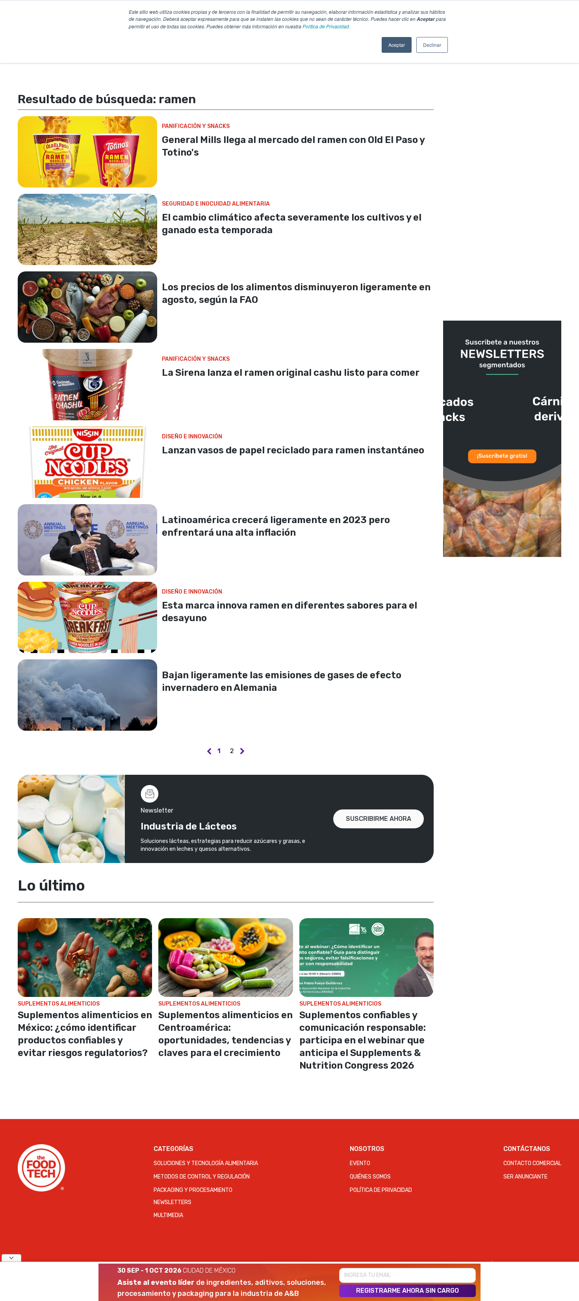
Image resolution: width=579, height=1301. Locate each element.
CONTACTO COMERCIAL (532, 1163)
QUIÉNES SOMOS (370, 1176)
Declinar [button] (432, 44)
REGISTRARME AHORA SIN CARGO (407, 1290)
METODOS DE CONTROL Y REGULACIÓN (202, 1176)
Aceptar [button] (396, 44)
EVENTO (360, 1163)
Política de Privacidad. (326, 26)
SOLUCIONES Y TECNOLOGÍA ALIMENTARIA (206, 1163)
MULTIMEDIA (168, 1215)
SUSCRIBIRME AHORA (378, 818)
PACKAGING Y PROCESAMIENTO (193, 1190)
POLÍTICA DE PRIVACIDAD (381, 1190)
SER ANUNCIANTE (525, 1176)
